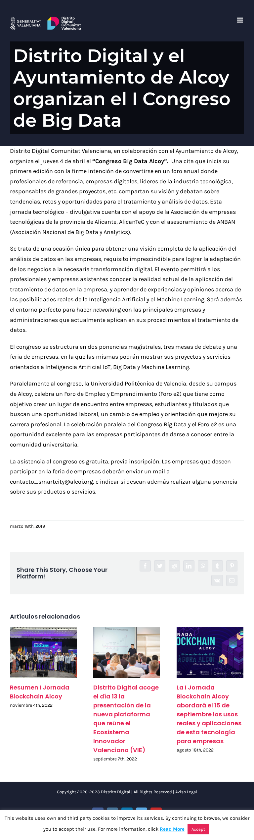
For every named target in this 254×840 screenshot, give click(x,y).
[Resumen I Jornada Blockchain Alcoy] (43, 652)
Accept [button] (198, 829)
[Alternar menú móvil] (240, 20)
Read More (172, 829)
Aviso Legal (186, 791)
